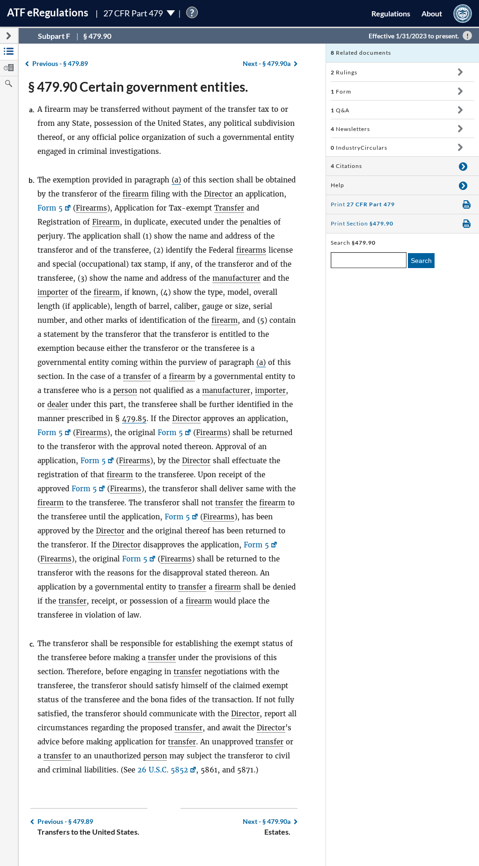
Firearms (91, 208)
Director (218, 193)
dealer (57, 404)
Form (341, 91)
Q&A (340, 110)
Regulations (390, 13)
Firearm (106, 222)
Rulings (344, 72)
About (431, 13)
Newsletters (350, 128)
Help (337, 185)
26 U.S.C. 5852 (163, 769)
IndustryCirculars (359, 147)
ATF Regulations (47, 12)
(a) (176, 179)
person (125, 390)
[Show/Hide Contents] (460, 72)
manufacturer (236, 278)
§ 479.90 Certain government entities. (138, 87)
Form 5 (50, 208)
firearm (136, 193)
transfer (137, 376)
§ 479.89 (60, 63)
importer (52, 292)
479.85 (134, 418)
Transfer (229, 208)
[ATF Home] (462, 13)
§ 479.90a (266, 63)
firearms (251, 250)
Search (421, 260)
